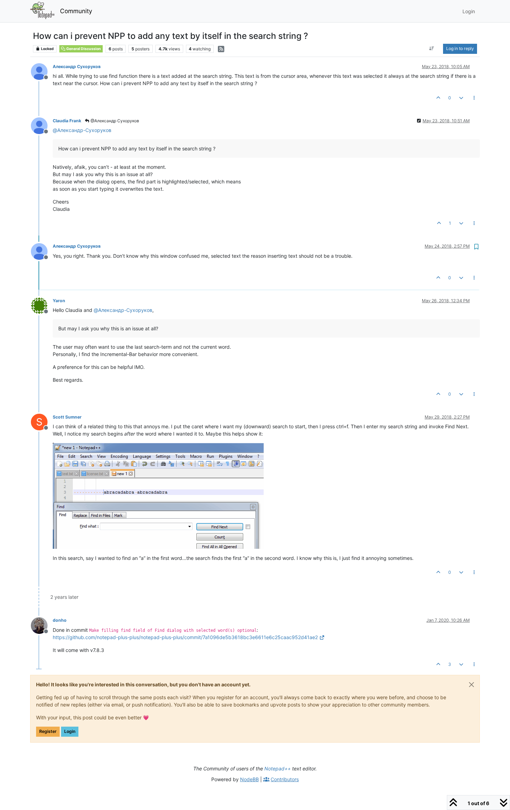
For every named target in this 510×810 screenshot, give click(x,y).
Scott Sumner (67, 417)
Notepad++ (277, 768)
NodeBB (249, 779)
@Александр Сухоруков (114, 120)
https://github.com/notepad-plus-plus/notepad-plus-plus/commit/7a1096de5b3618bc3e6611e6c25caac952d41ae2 (185, 637)
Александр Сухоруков (77, 66)
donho (60, 620)
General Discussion (83, 49)
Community (76, 11)
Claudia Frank (67, 120)
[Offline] (42, 71)
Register (48, 731)
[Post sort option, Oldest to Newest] (431, 48)
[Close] (471, 684)
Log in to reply (460, 48)
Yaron (59, 300)
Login (69, 731)
